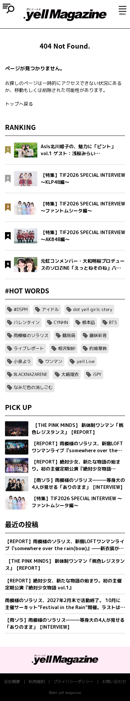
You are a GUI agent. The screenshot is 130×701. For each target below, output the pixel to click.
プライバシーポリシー (73, 681)
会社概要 (12, 681)
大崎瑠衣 (70, 374)
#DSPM (21, 309)
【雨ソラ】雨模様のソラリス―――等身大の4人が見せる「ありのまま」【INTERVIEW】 (65, 623)
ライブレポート (29, 348)
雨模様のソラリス (31, 335)
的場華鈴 (98, 348)
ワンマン (53, 361)
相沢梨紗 (66, 348)
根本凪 (88, 322)
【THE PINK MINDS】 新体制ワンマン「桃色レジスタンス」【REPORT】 (65, 564)
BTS (113, 322)
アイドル (50, 309)
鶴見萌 (68, 335)
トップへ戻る (19, 104)
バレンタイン (27, 322)
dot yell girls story (92, 309)
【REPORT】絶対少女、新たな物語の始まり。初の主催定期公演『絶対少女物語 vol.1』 (63, 584)
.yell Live (85, 361)
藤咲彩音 (98, 335)
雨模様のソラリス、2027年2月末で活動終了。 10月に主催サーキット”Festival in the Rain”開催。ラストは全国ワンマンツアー (65, 604)
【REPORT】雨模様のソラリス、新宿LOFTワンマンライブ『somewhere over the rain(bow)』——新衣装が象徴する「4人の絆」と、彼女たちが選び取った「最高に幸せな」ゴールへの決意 (65, 545)
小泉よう (22, 361)
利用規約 (37, 681)
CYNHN (61, 322)
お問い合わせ (114, 681)
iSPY (97, 374)
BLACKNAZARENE (30, 374)
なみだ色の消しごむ (33, 387)
